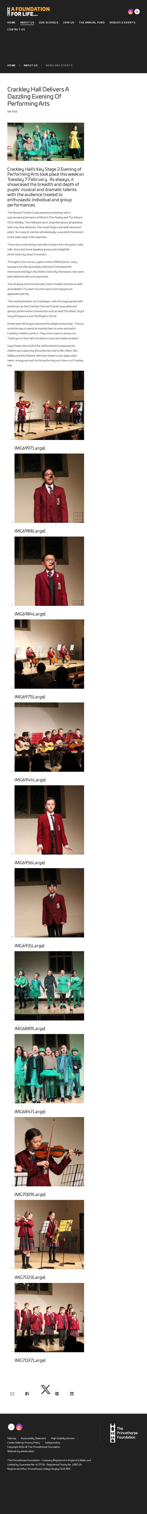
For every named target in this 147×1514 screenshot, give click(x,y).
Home (11, 65)
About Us (31, 65)
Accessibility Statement (33, 1438)
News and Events (59, 65)
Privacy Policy (32, 1443)
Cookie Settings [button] (15, 1443)
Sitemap (11, 1438)
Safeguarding (52, 1443)
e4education (27, 1451)
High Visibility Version (63, 1438)
